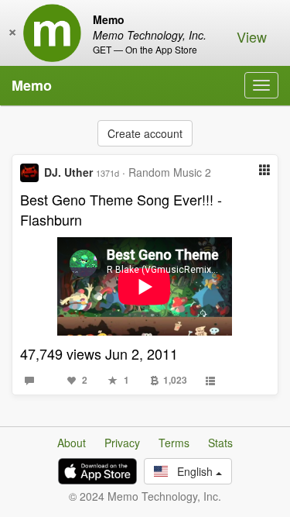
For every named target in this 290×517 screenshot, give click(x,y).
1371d (107, 173)
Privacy (122, 442)
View (252, 36)
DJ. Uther (68, 172)
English (192, 471)
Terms (174, 442)
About (71, 442)
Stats (220, 442)
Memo (32, 85)
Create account (145, 133)
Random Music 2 (169, 172)
